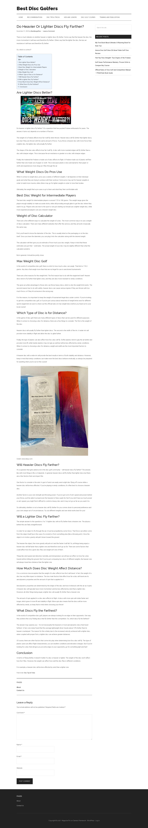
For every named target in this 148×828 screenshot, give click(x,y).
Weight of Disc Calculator (27, 70)
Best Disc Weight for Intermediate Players (33, 67)
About (19, 687)
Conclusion (23, 87)
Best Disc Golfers (37, 8)
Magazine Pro (66, 820)
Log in (97, 820)
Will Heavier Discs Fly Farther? (29, 77)
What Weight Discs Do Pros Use (29, 65)
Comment (21, 713)
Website (19, 768)
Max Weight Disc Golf (26, 72)
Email (19, 756)
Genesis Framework (79, 820)
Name (19, 745)
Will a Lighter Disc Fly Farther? (29, 79)
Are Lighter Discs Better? (27, 62)
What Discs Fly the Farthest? (29, 84)
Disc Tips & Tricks (29, 673)
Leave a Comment (49, 31)
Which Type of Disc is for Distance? (31, 74)
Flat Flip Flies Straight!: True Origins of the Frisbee (113, 58)
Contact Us (20, 690)
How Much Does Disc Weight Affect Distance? (34, 82)
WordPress (90, 820)
